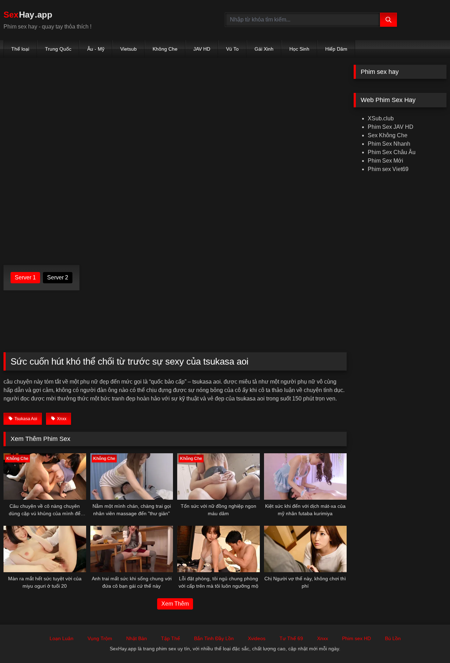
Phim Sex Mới (385, 161)
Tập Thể (170, 638)
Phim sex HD (356, 638)
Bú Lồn (393, 638)
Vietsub (128, 49)
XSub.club (381, 118)
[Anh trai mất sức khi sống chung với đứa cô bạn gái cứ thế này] (131, 549)
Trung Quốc (58, 49)
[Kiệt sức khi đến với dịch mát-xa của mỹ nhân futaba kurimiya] (305, 476)
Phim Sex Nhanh (389, 144)
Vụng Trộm (100, 638)
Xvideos (256, 638)
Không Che (165, 49)
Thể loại (20, 49)
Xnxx (322, 638)
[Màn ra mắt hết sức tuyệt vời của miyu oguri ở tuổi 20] (45, 549)
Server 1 (25, 277)
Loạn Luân (61, 638)
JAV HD (201, 49)
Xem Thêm (175, 604)
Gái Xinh (264, 49)
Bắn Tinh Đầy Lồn (214, 638)
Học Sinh (299, 49)
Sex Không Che (387, 135)
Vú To (232, 49)
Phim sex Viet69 (388, 169)
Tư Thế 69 (291, 638)
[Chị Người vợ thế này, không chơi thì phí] (305, 549)
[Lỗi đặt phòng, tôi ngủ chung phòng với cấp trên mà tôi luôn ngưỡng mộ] (218, 549)
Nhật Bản (136, 638)
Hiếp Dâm (336, 49)
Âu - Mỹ (95, 49)
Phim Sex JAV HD (390, 127)
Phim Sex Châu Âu (392, 152)
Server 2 (57, 277)
